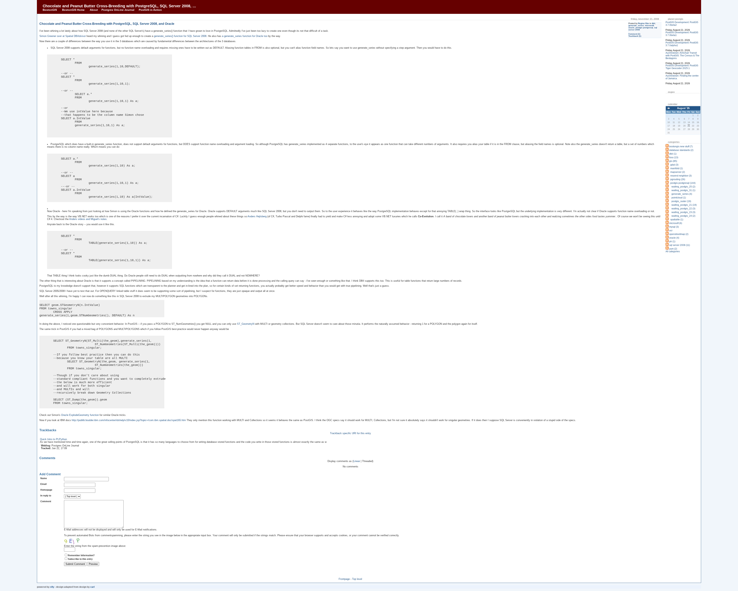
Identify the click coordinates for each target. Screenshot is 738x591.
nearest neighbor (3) (681, 175)
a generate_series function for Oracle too (244, 36)
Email (43, 484)
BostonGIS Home (73, 9)
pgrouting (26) (677, 179)
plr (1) (672, 241)
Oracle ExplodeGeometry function (80, 415)
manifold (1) (676, 168)
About (94, 9)
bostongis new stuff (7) (681, 146)
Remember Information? (81, 555)
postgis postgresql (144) (683, 183)
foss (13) (673, 157)
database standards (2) (681, 150)
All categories (673, 251)
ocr (670, 230)
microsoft (649, 25)
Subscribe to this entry (80, 559)
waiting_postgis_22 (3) (683, 208)
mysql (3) (674, 227)
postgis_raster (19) (681, 201)
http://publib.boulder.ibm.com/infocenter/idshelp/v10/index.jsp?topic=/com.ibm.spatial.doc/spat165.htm (129, 420)
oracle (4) (674, 237)
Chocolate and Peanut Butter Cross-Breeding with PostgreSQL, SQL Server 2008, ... (119, 6)
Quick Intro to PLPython (53, 439)
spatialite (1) (676, 219)
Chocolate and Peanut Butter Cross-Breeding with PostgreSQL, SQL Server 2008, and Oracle (106, 23)
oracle (631, 28)
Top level (357, 579)
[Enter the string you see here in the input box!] (75, 540)
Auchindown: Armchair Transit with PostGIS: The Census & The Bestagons (682, 56)
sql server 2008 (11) (679, 245)
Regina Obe (643, 23)
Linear (356, 461)
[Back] (668, 108)
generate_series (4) (682, 194)
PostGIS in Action (150, 9)
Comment (45, 501)
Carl (92, 587)
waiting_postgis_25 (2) (683, 186)
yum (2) (673, 248)
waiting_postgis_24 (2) (683, 216)
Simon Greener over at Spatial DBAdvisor (62, 36)
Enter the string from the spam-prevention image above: (95, 545)
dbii (653, 23)
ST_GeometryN (245, 324)
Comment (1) (634, 34)
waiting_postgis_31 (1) (683, 190)
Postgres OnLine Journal (117, 9)
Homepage (46, 490)
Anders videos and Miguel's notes (88, 219)
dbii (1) (672, 153)
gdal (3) (674, 164)
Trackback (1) (634, 36)
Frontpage (344, 579)
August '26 (683, 108)
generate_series (636, 25)
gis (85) (673, 161)
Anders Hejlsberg (257, 216)
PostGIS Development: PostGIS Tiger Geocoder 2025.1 (682, 67)
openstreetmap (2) (678, 234)
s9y (52, 587)
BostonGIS (50, 9)
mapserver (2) (677, 172)
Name (43, 478)
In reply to (45, 495)
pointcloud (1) (679, 197)
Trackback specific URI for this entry (350, 433)
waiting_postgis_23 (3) (683, 212)
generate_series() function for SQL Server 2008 (180, 36)
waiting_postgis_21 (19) (684, 205)
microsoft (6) (675, 223)
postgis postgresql (644, 28)
